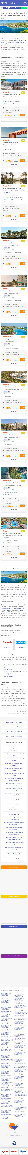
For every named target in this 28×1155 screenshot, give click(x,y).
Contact (7, 1135)
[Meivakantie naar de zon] (14, 881)
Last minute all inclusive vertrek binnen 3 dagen (14, 764)
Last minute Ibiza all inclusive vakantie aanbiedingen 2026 (7, 1090)
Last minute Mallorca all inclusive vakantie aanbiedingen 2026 (19, 1002)
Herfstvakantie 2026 (14, 926)
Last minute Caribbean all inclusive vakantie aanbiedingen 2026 (19, 1115)
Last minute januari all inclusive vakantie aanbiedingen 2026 (14, 803)
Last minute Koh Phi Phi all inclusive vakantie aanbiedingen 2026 (6, 1102)
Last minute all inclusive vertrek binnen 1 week (14, 754)
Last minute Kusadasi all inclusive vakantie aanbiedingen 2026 (19, 1049)
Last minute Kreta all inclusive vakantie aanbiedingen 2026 (7, 1108)
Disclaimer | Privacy (13, 1135)
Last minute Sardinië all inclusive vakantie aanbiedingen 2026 (6, 1012)
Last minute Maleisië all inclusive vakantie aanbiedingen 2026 (19, 1042)
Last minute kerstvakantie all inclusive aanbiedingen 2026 (14, 818)
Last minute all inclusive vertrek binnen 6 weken (14, 774)
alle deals (7, 647)
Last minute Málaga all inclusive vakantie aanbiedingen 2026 (19, 999)
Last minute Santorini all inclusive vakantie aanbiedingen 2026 (6, 1008)
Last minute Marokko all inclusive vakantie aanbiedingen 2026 (19, 1091)
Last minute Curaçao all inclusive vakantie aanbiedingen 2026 (6, 1072)
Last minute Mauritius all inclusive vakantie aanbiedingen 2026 (6, 1033)
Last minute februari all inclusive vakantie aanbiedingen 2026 (14, 793)
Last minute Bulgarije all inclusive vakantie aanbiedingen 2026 (19, 1064)
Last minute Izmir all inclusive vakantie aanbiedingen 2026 (20, 1067)
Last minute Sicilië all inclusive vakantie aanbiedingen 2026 (5, 1015)
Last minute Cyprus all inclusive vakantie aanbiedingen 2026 (19, 1105)
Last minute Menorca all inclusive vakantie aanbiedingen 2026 (6, 994)
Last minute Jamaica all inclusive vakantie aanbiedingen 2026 (6, 1095)
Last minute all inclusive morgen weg (14, 745)
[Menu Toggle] (25, 3)
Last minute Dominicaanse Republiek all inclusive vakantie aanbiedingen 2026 (7, 1076)
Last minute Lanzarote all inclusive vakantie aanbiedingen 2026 (6, 1115)
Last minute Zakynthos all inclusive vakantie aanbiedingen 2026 (6, 1030)
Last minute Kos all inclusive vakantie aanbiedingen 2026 (7, 1106)
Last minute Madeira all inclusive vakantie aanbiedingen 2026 (19, 995)
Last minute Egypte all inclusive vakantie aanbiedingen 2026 (19, 1101)
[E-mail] (14, 1143)
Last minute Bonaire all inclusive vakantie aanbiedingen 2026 (5, 1056)
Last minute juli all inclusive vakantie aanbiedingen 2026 (14, 808)
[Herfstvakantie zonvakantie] (14, 940)
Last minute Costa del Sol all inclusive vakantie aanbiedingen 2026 (7, 1066)
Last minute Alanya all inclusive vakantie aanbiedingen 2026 (19, 1081)
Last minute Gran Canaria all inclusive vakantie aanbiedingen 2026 (7, 1086)
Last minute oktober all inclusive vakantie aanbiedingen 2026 (14, 843)
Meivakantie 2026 (14, 867)
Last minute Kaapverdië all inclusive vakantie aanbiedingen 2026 (20, 1035)
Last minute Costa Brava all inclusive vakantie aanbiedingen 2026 (6, 1062)
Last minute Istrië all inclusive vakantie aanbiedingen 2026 (7, 1093)
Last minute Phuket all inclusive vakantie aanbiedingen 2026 (5, 997)
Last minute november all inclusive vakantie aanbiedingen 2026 (14, 838)
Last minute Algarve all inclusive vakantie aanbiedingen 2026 (5, 1043)
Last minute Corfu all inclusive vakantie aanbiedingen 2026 (7, 1060)
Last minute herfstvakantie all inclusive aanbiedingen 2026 (14, 798)
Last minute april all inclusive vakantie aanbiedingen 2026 (14, 779)
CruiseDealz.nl (9, 673)
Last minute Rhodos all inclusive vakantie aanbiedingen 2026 (5, 1001)
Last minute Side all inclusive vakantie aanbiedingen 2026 (20, 1013)
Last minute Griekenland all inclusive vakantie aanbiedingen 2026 (20, 1108)
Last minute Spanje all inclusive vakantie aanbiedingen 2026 (19, 1097)
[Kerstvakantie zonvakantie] (14, 970)
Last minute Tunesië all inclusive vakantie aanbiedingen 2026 (19, 1057)
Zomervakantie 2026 (14, 896)
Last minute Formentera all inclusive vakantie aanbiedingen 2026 (6, 1079)
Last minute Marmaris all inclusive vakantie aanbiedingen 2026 (19, 1039)
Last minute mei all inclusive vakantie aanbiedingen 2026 (14, 828)
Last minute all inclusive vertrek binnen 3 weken (14, 769)
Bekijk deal (14, 119)
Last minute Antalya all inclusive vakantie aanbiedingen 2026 (19, 1022)
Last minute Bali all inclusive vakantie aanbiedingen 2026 (20, 1095)
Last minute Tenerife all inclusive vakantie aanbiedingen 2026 (5, 1022)
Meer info (7, 99)
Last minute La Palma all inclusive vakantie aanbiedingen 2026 (6, 1111)
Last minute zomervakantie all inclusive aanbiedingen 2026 (14, 857)
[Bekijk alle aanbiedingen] (4, 1151)
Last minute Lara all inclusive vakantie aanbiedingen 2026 (20, 1019)
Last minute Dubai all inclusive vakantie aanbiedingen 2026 (18, 1084)
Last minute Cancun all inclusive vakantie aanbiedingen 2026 (19, 1016)
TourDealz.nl (10, 676)
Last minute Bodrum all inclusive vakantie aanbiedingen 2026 (19, 1028)
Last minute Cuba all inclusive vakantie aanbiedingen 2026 (7, 1069)
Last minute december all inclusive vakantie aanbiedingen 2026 (14, 789)
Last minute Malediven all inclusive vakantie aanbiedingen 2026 (19, 1073)
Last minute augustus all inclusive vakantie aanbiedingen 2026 (14, 784)
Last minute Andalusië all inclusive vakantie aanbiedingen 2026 (6, 1046)
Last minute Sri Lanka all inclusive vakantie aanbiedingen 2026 (19, 1032)
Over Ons (20, 1135)
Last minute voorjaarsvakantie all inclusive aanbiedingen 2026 (14, 852)
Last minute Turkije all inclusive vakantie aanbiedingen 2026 (19, 1060)
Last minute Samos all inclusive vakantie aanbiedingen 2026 (5, 1005)
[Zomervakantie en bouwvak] (14, 910)
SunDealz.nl (8, 666)
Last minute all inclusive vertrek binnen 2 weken (14, 759)
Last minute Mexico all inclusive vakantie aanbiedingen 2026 (19, 1112)
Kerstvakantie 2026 (14, 956)
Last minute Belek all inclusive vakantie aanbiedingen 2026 (7, 1040)
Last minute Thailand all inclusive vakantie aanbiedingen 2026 (19, 1053)
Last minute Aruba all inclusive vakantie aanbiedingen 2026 (7, 1050)
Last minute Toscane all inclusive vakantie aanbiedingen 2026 (6, 1026)
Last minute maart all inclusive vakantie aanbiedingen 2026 (14, 823)
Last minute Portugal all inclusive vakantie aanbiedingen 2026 (19, 1088)
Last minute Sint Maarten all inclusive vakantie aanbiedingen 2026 (6, 1019)
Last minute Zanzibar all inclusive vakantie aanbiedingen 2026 (19, 1046)
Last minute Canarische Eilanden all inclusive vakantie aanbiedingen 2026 (20, 1006)
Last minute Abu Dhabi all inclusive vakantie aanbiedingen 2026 (19, 1009)
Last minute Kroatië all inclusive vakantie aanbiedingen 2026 (19, 1077)
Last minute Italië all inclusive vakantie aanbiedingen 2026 (20, 1025)
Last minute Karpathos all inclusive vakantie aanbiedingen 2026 (6, 1099)
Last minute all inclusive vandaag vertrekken (14, 749)
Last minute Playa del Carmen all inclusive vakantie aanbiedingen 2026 (7, 1037)
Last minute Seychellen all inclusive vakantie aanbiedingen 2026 (20, 1070)
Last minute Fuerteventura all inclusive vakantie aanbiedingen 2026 (7, 1083)
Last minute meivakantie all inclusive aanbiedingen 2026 (14, 833)
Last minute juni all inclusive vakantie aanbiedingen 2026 (14, 813)
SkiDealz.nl (9, 669)
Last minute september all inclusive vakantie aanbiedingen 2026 (14, 848)
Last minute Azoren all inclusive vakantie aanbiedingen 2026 (5, 1053)
